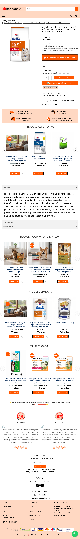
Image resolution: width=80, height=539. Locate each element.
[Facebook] (38, 485)
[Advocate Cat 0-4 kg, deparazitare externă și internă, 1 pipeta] (64, 253)
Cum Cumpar (8, 507)
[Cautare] (76, 9)
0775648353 (41, 495)
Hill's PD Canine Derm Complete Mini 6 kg (40, 157)
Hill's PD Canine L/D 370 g (64, 323)
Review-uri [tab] (8, 226)
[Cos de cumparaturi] (76, 16)
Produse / (11, 21)
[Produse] (3, 16)
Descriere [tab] (6, 187)
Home (5, 502)
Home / (5, 21)
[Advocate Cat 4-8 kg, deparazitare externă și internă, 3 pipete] (16, 253)
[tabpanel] (20, 44)
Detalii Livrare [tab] (8, 222)
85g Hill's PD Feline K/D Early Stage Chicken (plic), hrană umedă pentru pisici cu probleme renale (40, 325)
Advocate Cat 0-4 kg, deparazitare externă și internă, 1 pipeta (64, 269)
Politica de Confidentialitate (10, 516)
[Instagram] (42, 485)
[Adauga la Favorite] (22, 173)
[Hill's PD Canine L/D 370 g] (64, 309)
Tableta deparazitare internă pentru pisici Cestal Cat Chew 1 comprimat (63, 158)
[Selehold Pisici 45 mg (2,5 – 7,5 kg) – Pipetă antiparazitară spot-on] (17, 143)
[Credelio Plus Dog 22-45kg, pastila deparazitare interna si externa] (16, 363)
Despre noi (33, 502)
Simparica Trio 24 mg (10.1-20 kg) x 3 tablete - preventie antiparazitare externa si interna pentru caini (40, 269)
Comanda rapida (50, 104)
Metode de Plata (35, 507)
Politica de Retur (35, 511)
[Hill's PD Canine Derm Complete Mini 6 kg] (40, 143)
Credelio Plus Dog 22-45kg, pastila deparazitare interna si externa (16, 381)
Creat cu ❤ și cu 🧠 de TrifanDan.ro (28, 535)
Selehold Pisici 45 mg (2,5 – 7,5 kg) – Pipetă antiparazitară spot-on (16, 158)
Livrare (6, 511)
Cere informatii (68, 101)
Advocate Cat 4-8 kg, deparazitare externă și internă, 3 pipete (16, 269)
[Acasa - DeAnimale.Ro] (12, 9)
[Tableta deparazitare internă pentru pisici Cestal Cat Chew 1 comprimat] (63, 143)
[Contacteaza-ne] (70, 16)
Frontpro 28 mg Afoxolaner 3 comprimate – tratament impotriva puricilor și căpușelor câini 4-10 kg (64, 381)
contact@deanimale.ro (41, 498)
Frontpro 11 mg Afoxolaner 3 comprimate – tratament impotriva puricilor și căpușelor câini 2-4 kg (40, 381)
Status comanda (10, 522)
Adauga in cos (64, 78)
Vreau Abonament (51, 88)
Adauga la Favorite (50, 101)
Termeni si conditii (36, 515)
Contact (32, 520)
